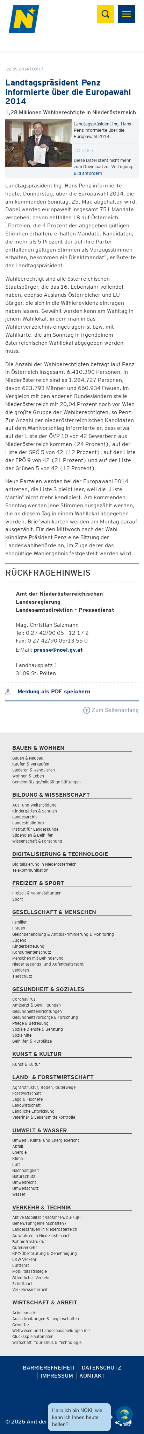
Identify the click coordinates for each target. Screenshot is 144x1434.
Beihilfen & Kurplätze (32, 1041)
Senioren (20, 970)
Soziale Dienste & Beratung (37, 1029)
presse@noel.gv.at (58, 649)
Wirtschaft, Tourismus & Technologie (46, 1342)
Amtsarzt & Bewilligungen (36, 1005)
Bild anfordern (88, 173)
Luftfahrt (20, 1265)
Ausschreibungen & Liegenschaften (45, 1318)
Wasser (19, 1194)
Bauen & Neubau (27, 758)
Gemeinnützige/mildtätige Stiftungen (46, 781)
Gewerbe (20, 1324)
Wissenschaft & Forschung (37, 841)
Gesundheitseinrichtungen (37, 1011)
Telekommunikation (30, 870)
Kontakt (92, 1375)
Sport (17, 899)
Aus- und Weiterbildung (34, 805)
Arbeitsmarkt (24, 1312)
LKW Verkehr (24, 1259)
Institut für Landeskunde (35, 829)
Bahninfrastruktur (29, 1241)
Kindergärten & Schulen (34, 811)
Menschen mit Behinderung (38, 958)
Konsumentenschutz (31, 952)
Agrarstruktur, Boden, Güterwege (43, 1087)
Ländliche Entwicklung (33, 1111)
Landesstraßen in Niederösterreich (44, 1229)
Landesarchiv (24, 816)
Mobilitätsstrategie (29, 1271)
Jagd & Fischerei (28, 1099)
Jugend (19, 940)
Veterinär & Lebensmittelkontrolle (43, 1117)
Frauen (18, 928)
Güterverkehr (24, 1247)
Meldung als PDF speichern (53, 691)
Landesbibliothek (28, 822)
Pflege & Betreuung (30, 1023)
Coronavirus (24, 999)
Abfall (17, 1146)
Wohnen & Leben (28, 775)
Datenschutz (102, 1367)
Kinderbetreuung (28, 946)
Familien (20, 922)
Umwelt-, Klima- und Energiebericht (45, 1140)
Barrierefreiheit (49, 1367)
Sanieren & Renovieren (33, 770)
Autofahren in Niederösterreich (41, 1235)
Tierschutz (22, 976)
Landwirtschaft (26, 1105)
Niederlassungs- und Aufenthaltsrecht (48, 964)
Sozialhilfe (21, 1035)
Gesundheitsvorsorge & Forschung (45, 1017)
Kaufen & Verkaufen (30, 764)
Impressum (57, 1375)
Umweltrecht (24, 1182)
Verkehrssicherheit (30, 1289)
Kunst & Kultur (26, 1064)
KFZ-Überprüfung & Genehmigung (44, 1253)
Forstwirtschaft (26, 1093)
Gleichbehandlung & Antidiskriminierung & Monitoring (63, 934)
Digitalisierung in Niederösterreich (44, 864)
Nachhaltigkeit (25, 1170)
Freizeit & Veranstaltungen (37, 893)
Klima (17, 1158)
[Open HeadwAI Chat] (124, 1414)
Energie (19, 1152)
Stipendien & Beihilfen (32, 835)
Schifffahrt (22, 1283)
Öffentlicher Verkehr (31, 1277)
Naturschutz (23, 1176)
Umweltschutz (25, 1188)
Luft (16, 1164)
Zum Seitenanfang (114, 710)
